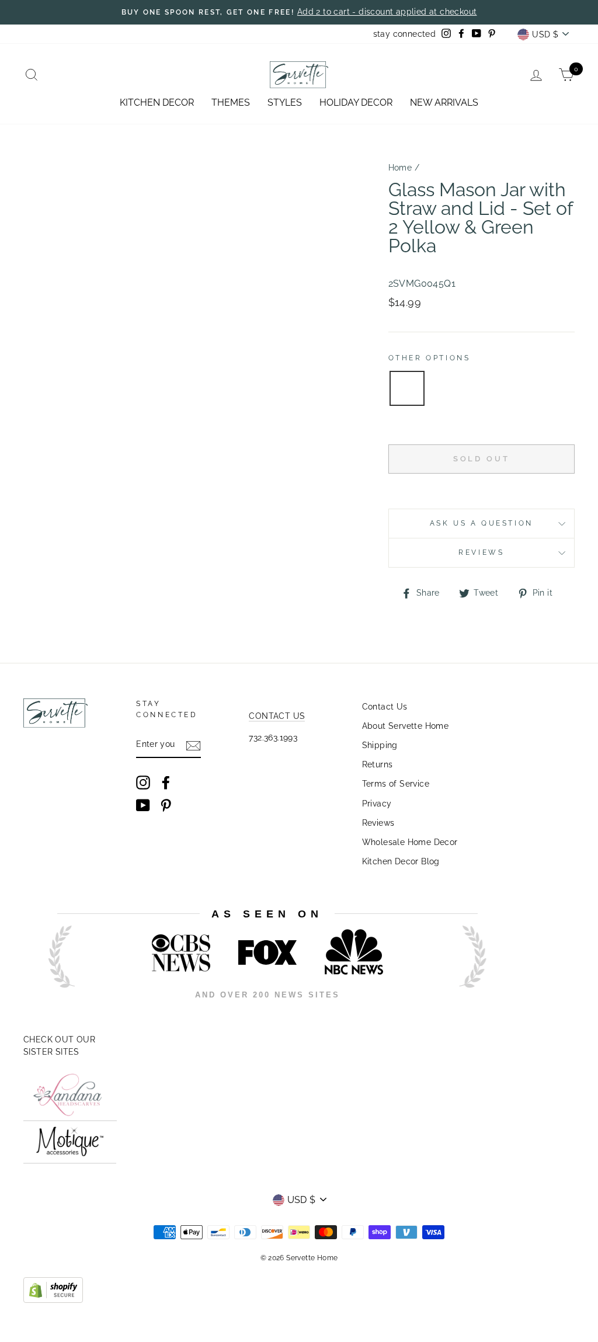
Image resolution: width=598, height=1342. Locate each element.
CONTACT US (277, 716)
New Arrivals (444, 102)
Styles (284, 102)
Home (400, 167)
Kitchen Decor (157, 102)
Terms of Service (395, 783)
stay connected (404, 34)
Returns (377, 764)
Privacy (377, 803)
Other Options (429, 358)
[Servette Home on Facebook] (166, 783)
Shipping (380, 745)
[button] (407, 388)
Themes (230, 102)
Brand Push (461, 1011)
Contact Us (385, 706)
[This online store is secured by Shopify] (53, 1299)
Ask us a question (481, 523)
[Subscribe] (193, 745)
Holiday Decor (355, 102)
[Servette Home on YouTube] (143, 805)
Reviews (378, 823)
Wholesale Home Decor (410, 842)
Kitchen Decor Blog (401, 861)
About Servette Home (405, 726)
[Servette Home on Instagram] (143, 783)
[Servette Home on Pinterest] (166, 805)
